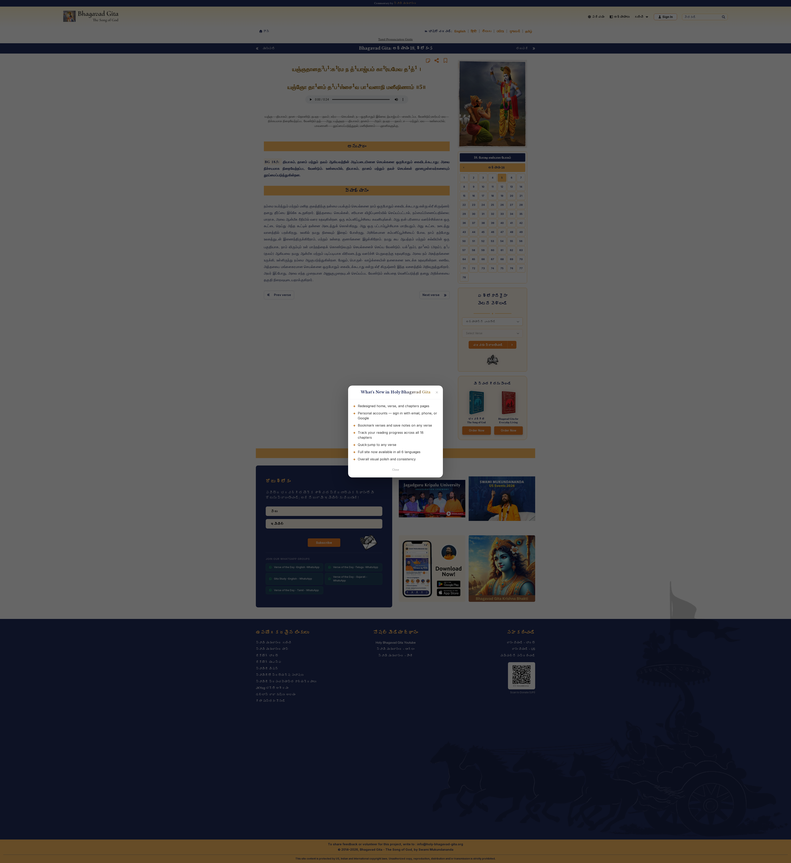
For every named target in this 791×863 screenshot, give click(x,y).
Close (395, 469)
